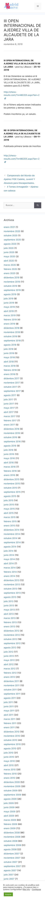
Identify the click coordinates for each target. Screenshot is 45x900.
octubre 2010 (10, 740)
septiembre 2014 (12, 542)
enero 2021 (9, 227)
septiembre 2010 (12, 744)
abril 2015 (9, 513)
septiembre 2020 (12, 239)
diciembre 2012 (11, 631)
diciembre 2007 (12, 853)
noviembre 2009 (12, 786)
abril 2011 (8, 715)
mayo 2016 (9, 458)
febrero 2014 (10, 572)
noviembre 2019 (12, 282)
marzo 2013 (10, 618)
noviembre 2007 (12, 858)
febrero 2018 (10, 370)
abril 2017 (9, 412)
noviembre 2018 (12, 332)
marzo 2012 (10, 668)
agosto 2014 (10, 546)
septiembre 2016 (12, 441)
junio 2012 (9, 656)
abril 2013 (9, 614)
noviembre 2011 (12, 685)
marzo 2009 (10, 820)
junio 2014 (9, 555)
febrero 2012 (10, 673)
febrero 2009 (10, 824)
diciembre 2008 (12, 832)
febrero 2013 (10, 622)
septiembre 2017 (12, 391)
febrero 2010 (10, 773)
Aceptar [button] (8, 894)
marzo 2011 (9, 719)
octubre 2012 (10, 639)
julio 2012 (8, 652)
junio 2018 (9, 353)
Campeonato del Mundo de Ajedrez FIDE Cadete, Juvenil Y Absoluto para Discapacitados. (19, 179)
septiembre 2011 (12, 694)
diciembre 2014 (11, 530)
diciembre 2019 (11, 277)
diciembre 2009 (12, 782)
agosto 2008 (10, 849)
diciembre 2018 (11, 328)
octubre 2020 (10, 235)
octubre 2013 (10, 588)
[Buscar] (37, 205)
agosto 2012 (10, 647)
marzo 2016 (10, 467)
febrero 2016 (10, 471)
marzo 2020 (10, 265)
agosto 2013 (10, 597)
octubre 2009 (11, 790)
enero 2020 (9, 273)
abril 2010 (9, 765)
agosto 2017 (10, 395)
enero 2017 (9, 424)
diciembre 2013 (11, 580)
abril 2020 (9, 260)
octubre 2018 (10, 336)
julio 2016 (8, 450)
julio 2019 (8, 298)
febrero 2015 (10, 521)
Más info (26, 889)
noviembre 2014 (12, 534)
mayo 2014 (9, 559)
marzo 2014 (10, 567)
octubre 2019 (10, 286)
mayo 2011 (9, 710)
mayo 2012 (9, 660)
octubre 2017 (10, 387)
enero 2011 (9, 727)
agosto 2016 (10, 445)
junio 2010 (9, 757)
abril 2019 (9, 311)
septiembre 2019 (12, 290)
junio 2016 (9, 454)
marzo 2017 (10, 416)
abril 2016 (9, 462)
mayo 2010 (9, 761)
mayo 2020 (9, 256)
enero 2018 (9, 374)
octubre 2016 (10, 437)
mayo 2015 (9, 509)
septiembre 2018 (12, 340)
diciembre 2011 (11, 681)
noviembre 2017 (12, 382)
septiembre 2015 (12, 492)
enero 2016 (9, 475)
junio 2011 (9, 706)
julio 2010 (8, 752)
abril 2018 (9, 361)
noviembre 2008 (12, 837)
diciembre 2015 (11, 479)
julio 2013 (8, 601)
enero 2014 (9, 576)
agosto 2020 (10, 244)
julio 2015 (8, 500)
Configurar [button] (36, 889)
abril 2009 (9, 816)
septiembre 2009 (12, 795)
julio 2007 (9, 874)
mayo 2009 (9, 811)
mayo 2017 (9, 408)
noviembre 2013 (12, 584)
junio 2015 (9, 504)
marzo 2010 (10, 769)
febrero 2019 (10, 319)
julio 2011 (8, 702)
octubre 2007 (10, 862)
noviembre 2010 (12, 736)
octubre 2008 (10, 841)
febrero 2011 (10, 723)
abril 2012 (9, 664)
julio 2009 (9, 803)
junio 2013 (9, 605)
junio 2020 (9, 252)
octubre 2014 (10, 538)
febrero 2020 (10, 269)
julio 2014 (8, 551)
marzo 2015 (10, 517)
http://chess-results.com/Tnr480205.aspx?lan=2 (21, 93)
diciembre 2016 (11, 429)
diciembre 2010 (11, 731)
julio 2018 (8, 349)
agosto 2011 (10, 698)
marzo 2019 (10, 315)
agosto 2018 (10, 345)
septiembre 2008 (12, 845)
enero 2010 (9, 778)
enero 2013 (9, 626)
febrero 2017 (10, 420)
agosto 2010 (10, 748)
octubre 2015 (10, 488)
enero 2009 (10, 828)
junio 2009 (9, 807)
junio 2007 (9, 879)
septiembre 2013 (12, 593)
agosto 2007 (10, 870)
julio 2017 (8, 399)
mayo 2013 (9, 609)
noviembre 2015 (12, 483)
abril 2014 (9, 563)
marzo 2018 (10, 366)
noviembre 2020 (12, 231)
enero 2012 (9, 677)
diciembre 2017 (11, 378)
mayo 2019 (9, 307)
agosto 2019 (10, 294)
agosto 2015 (10, 496)
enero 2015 (9, 525)
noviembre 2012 (12, 635)
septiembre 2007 (12, 866)
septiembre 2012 (12, 643)
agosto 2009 (10, 799)
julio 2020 (9, 248)
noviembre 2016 (12, 433)
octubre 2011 (10, 689)
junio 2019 (9, 303)
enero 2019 (9, 324)
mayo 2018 (9, 357)
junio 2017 (9, 403)
